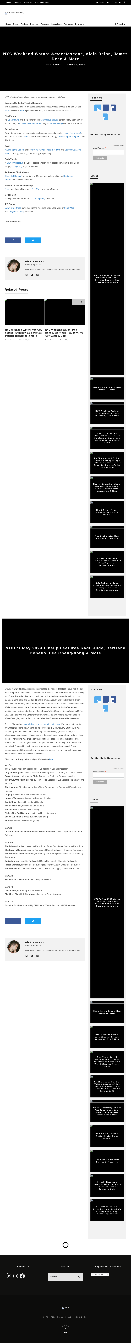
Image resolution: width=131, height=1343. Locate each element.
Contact (17, 2)
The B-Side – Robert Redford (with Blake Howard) (107, 512)
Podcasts (68, 24)
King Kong (17, 166)
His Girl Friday (56, 123)
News (15, 24)
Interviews (56, 24)
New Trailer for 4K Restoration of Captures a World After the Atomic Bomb (107, 438)
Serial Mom (69, 208)
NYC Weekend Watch (14, 221)
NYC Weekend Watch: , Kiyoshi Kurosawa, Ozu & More (107, 413)
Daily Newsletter (42, 2)
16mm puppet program (69, 137)
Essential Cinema (13, 176)
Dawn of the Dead (13, 208)
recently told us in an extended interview (42, 724)
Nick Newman (55, 64)
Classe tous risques (49, 120)
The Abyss (36, 189)
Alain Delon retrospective (30, 123)
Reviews (34, 24)
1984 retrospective (15, 163)
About (8, 2)
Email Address (99, 148)
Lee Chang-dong (37, 199)
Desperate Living (16, 212)
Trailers (24, 24)
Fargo (7, 189)
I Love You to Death (72, 133)
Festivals (79, 24)
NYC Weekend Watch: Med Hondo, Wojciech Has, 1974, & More (64, 333)
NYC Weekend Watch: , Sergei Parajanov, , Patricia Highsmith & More (24, 333)
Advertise (28, 2)
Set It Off (56, 150)
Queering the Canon (14, 150)
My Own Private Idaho (41, 150)
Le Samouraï (13, 120)
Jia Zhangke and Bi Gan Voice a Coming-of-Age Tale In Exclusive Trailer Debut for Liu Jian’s (107, 462)
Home (8, 24)
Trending (120, 24)
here (7, 110)
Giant (26, 137)
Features (45, 24)
